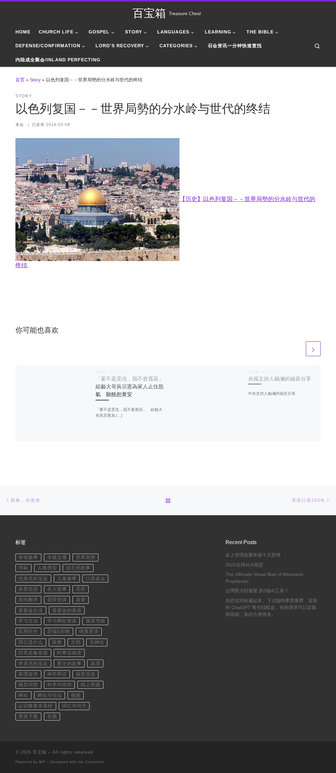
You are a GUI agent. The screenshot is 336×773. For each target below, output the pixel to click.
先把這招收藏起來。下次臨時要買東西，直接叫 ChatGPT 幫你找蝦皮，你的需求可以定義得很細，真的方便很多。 (271, 607)
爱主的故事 (69, 663)
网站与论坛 (49, 695)
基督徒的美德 (67, 610)
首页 (20, 79)
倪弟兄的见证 (33, 578)
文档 (76, 642)
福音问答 (28, 684)
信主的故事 (78, 567)
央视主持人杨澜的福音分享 (279, 378)
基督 (81, 599)
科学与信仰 (59, 684)
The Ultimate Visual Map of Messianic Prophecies (264, 578)
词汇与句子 (74, 705)
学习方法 (28, 621)
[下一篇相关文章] (313, 348)
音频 (52, 716)
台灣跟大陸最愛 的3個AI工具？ (257, 590)
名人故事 (57, 589)
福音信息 (85, 674)
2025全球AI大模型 (244, 564)
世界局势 (85, 557)
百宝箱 (40, 752)
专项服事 (28, 557)
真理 (95, 663)
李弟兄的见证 (33, 663)
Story (35, 79)
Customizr (95, 762)
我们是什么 (30, 642)
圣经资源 (57, 599)
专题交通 (57, 557)
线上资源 (90, 684)
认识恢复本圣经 (35, 705)
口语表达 (95, 578)
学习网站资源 (62, 621)
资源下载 (28, 716)
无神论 (97, 642)
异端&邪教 (58, 631)
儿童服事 (67, 578)
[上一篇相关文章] (297, 348)
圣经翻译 (28, 599)
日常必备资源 (33, 652)
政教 (57, 642)
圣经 (81, 589)
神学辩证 (57, 674)
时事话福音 (69, 652)
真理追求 (28, 674)
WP (42, 762)
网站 (23, 695)
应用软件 (28, 631)
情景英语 (89, 631)
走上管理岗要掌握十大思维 (253, 555)
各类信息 (28, 589)
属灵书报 (95, 621)
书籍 (23, 567)
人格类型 (47, 567)
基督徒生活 (30, 610)
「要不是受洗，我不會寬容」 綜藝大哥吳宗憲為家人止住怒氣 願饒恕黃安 (132, 386)
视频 (76, 695)
